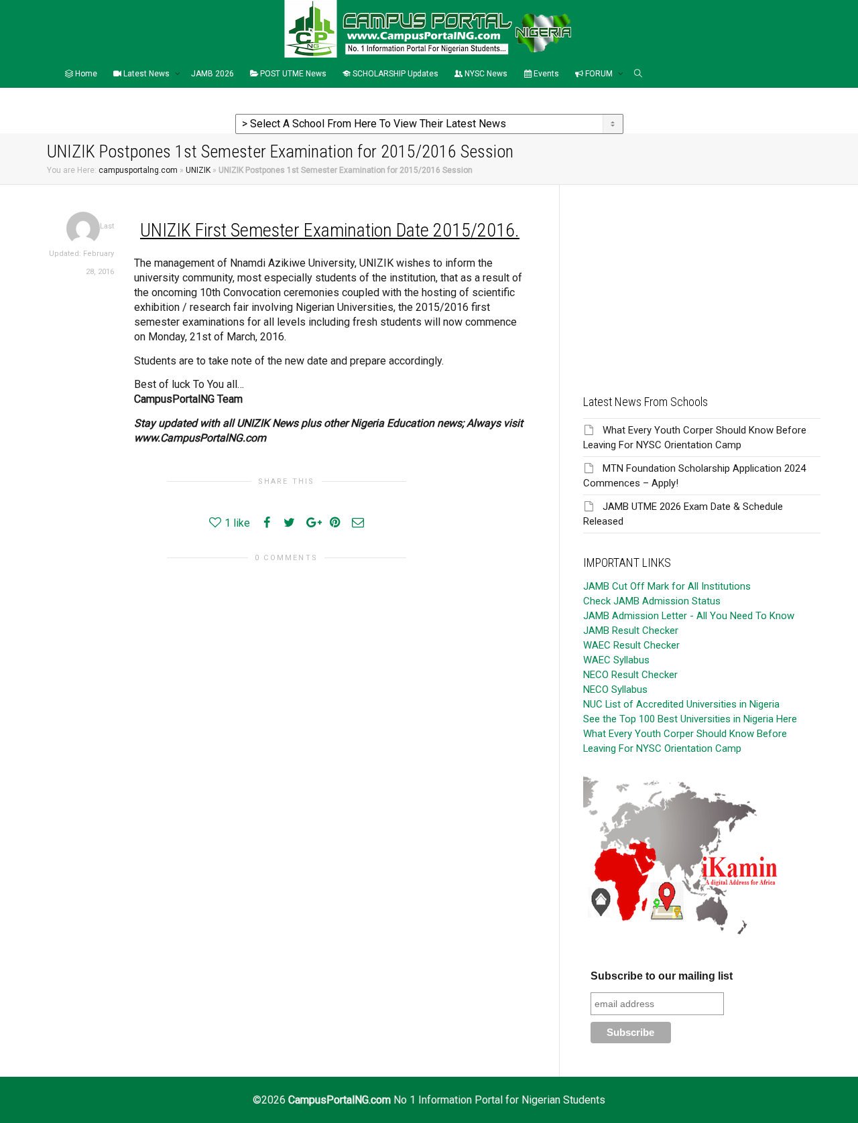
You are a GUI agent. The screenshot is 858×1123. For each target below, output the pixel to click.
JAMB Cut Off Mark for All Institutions (667, 586)
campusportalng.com (138, 170)
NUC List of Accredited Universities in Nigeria (681, 704)
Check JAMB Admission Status (652, 601)
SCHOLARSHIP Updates (394, 73)
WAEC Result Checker (631, 645)
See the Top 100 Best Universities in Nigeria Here (690, 719)
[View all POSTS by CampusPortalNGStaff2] (83, 228)
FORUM (599, 73)
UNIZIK (198, 170)
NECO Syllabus (615, 689)
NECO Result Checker (630, 675)
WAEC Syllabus (616, 660)
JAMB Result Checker (630, 630)
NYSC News (485, 73)
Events (545, 73)
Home (85, 73)
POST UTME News (292, 73)
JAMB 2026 (212, 73)
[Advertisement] (701, 279)
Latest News (146, 73)
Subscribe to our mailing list (662, 976)
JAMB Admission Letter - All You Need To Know (688, 616)
